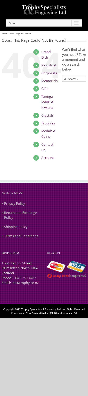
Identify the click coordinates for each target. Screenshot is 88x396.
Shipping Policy (15, 227)
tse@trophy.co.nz (25, 283)
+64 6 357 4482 (24, 278)
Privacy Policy (14, 203)
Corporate (49, 73)
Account (47, 157)
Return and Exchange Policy (20, 215)
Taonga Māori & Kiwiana (47, 102)
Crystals (47, 115)
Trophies (48, 123)
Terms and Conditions (21, 236)
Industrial (48, 65)
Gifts (45, 88)
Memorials (49, 81)
